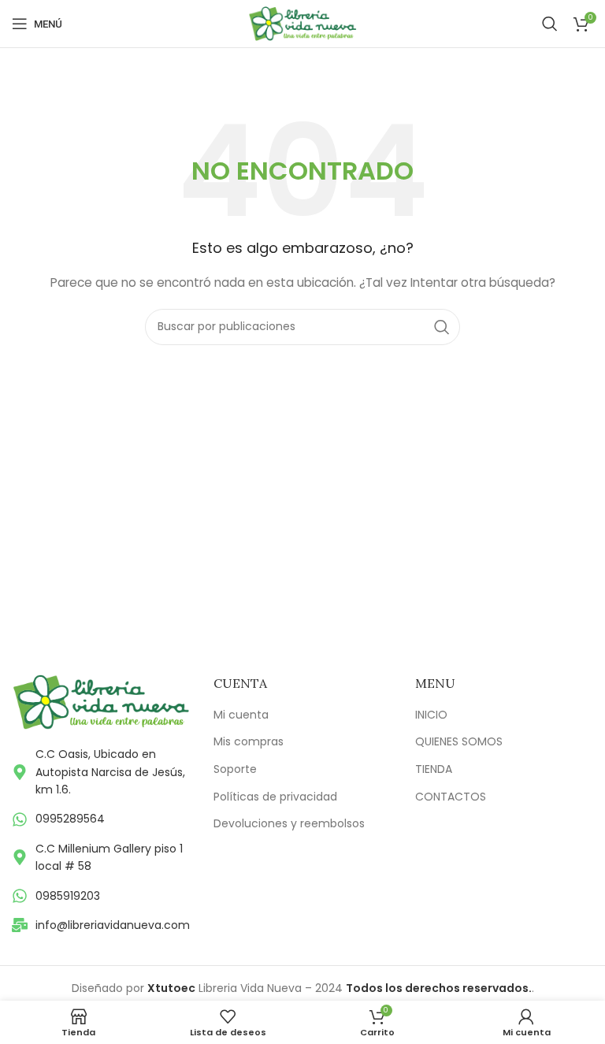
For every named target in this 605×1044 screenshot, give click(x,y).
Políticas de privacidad (275, 797)
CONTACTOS (450, 797)
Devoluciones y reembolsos (289, 823)
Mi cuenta (241, 715)
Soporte (235, 769)
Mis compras (248, 741)
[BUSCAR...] (442, 327)
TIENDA (433, 769)
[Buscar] (550, 23)
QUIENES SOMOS (459, 741)
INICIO (431, 715)
